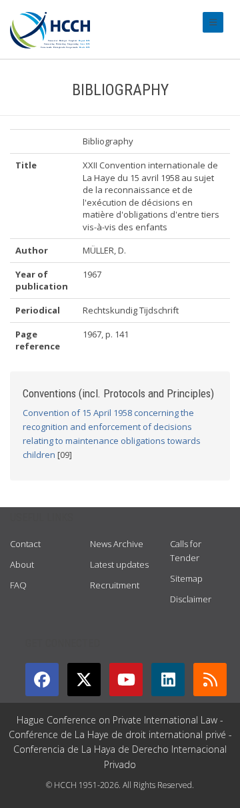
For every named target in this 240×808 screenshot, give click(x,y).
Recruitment (114, 585)
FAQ (18, 585)
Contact (25, 544)
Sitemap (186, 578)
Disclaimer (190, 599)
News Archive (116, 544)
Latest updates (119, 564)
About (22, 564)
